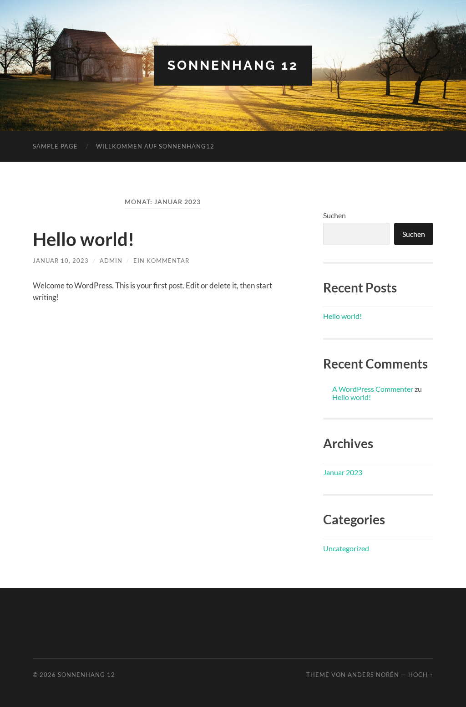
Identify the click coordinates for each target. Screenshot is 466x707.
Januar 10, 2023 (61, 260)
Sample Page (55, 146)
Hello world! (83, 239)
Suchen (334, 215)
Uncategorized (346, 548)
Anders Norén (373, 674)
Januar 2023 (342, 472)
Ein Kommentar (161, 260)
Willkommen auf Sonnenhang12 (155, 146)
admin (111, 260)
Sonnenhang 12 (233, 65)
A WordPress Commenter (372, 388)
